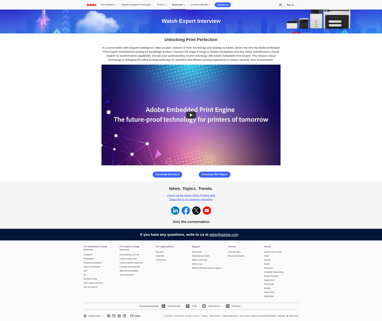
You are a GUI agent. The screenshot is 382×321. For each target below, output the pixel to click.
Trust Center (269, 284)
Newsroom (268, 268)
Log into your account (273, 252)
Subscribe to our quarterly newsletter (191, 199)
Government (161, 260)
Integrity (267, 288)
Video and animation (92, 267)
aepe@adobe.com (224, 235)
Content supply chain (128, 259)
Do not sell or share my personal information (258, 316)
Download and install (200, 256)
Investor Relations (271, 276)
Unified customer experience (131, 263)
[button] (280, 4)
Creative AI (88, 255)
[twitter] (119, 315)
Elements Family (90, 279)
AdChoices (293, 316)
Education (160, 252)
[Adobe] (91, 4)
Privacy (205, 316)
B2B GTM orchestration (129, 271)
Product (160, 4)
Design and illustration (93, 263)
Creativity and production (130, 267)
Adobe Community (199, 260)
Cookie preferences (230, 316)
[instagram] (114, 315)
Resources (177, 4)
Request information (236, 256)
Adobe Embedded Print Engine (136, 4)
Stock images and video (93, 283)
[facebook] (108, 315)
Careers (267, 260)
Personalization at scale (129, 255)
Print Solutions (107, 4)
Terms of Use (215, 316)
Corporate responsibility (274, 272)
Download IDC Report (214, 174)
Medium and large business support (205, 268)
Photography (89, 259)
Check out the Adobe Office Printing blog (191, 195)
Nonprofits (160, 256)
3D (85, 275)
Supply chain (269, 280)
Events (267, 264)
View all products (90, 287)
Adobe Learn (197, 264)
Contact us (222, 4)
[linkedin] (124, 315)
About (266, 256)
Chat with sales (234, 252)
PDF (85, 271)
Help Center (197, 252)
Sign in (290, 5)
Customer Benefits (199, 4)
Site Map (281, 316)
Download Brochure (167, 174)
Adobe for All (269, 292)
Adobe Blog (269, 296)
